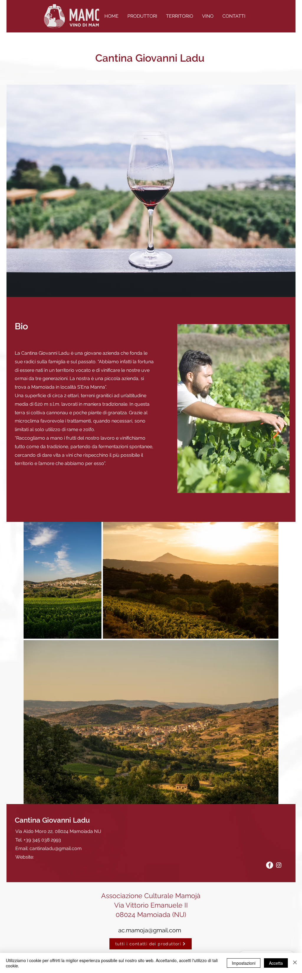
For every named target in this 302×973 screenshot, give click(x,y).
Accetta (276, 963)
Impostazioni (243, 963)
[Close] (294, 963)
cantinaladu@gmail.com (55, 848)
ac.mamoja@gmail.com (149, 930)
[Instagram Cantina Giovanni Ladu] (278, 865)
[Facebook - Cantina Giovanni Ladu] (269, 865)
